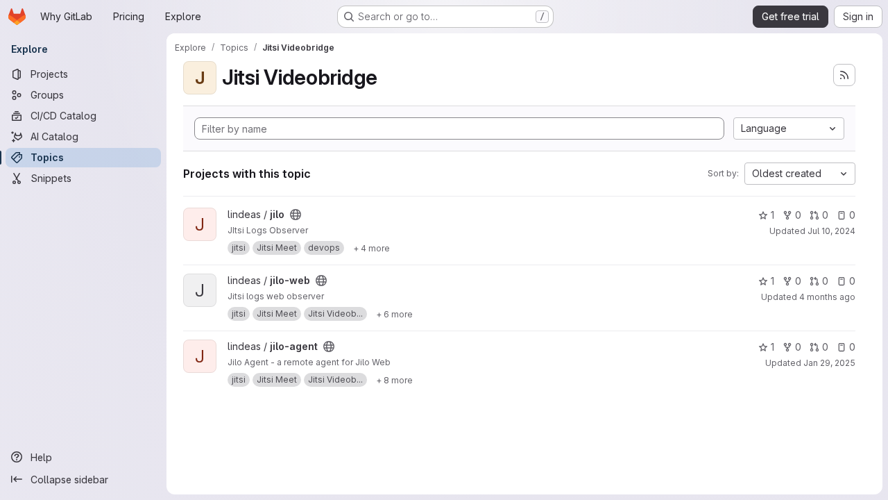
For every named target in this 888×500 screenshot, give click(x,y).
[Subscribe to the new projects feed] (844, 75)
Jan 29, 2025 (829, 363)
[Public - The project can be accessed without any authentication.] (295, 214)
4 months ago (827, 297)
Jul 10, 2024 (831, 231)
